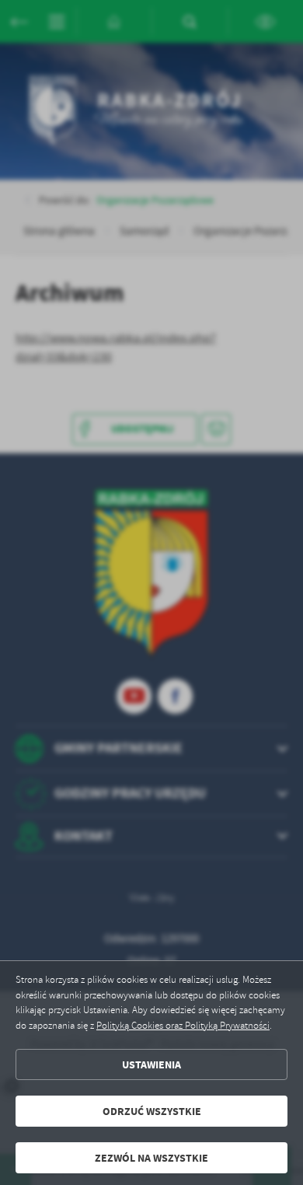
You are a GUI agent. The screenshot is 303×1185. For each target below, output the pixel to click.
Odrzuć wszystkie (152, 1111)
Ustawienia (151, 1064)
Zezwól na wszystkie (151, 1158)
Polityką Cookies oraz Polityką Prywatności (183, 1025)
